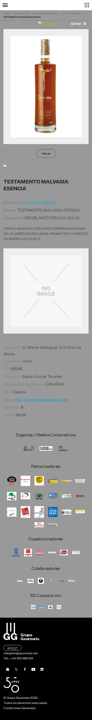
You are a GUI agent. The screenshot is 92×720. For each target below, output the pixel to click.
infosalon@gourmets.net (20, 653)
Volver (46, 153)
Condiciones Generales (19, 708)
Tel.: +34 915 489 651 (18, 658)
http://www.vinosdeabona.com (41, 399)
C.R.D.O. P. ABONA (40, 202)
